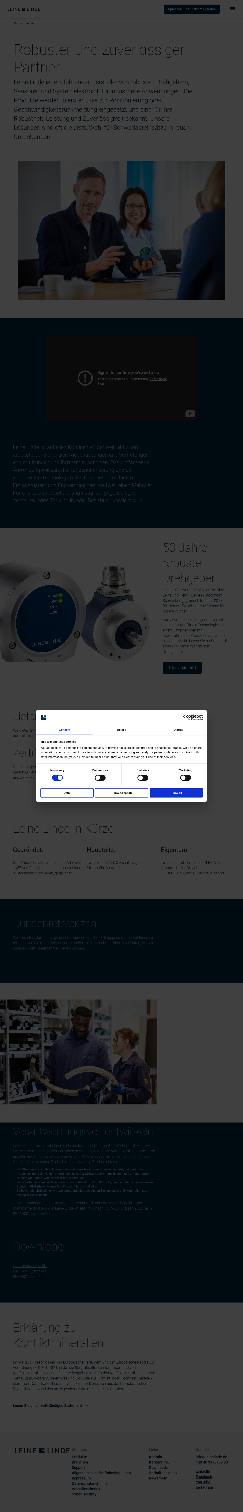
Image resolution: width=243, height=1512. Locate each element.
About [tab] (178, 729)
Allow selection (121, 792)
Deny (67, 792)
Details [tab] (121, 729)
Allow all (176, 792)
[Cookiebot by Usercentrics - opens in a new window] (186, 717)
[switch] (100, 778)
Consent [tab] (64, 729)
